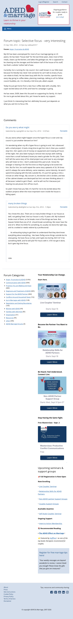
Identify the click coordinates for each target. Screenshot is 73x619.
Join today (59, 17)
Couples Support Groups (49, 504)
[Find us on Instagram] (67, 593)
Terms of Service (9, 599)
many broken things (17, 203)
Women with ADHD (13, 309)
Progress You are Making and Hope (18, 286)
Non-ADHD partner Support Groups (53, 499)
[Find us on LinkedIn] (63, 593)
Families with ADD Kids (14, 312)
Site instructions (9, 592)
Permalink (63, 131)
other (8, 321)
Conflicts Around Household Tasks (18, 297)
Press (6, 590)
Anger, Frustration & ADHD (19, 49)
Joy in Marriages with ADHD (16, 300)
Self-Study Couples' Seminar (50, 514)
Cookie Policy (8, 594)
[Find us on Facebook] (52, 593)
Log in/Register (43, 2)
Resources (9, 318)
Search (55, 2)
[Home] (19, 12)
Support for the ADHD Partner (17, 294)
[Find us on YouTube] (59, 593)
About (6, 587)
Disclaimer (7, 601)
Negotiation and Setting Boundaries (19, 303)
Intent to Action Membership (50, 523)
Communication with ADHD (16, 283)
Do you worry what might (17, 127)
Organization (10, 315)
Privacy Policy (8, 596)
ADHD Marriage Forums (14, 324)
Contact (64, 2)
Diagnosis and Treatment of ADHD (18, 291)
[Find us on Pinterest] (56, 593)
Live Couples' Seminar (48, 486)
